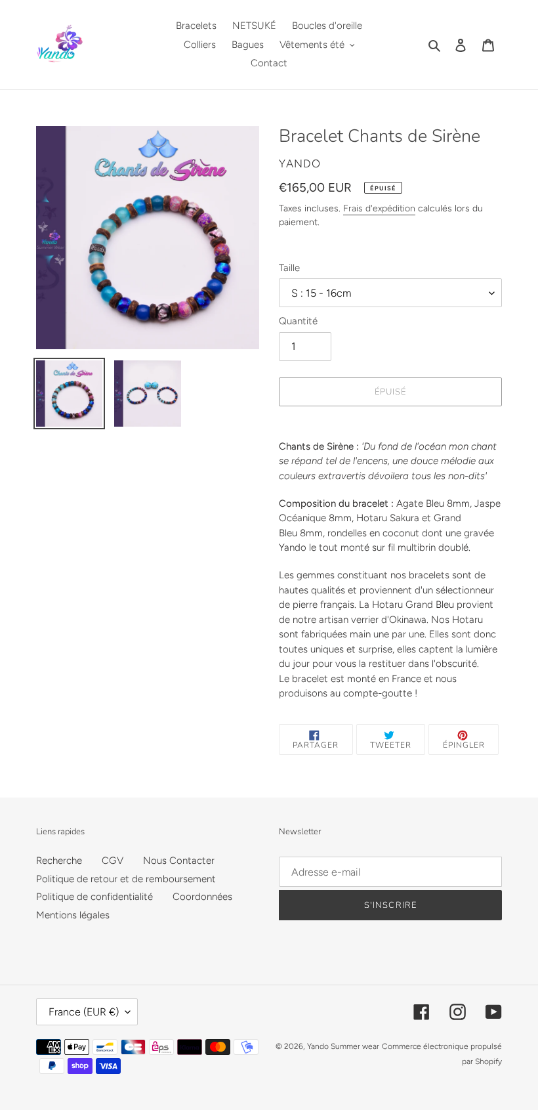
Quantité (298, 321)
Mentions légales (73, 915)
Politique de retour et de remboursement (126, 879)
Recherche (59, 860)
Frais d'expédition (379, 208)
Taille (289, 268)
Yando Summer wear (343, 1046)
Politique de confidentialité (94, 897)
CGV (112, 860)
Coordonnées (202, 897)
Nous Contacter (179, 860)
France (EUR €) (84, 1012)
